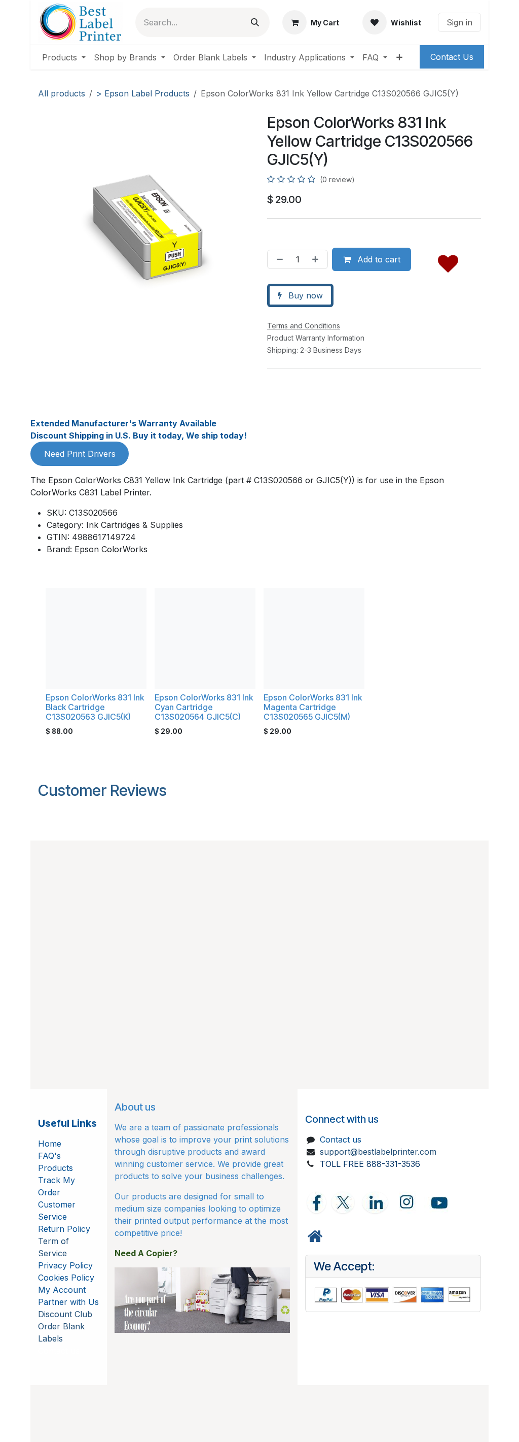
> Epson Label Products (143, 93)
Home (49, 1143)
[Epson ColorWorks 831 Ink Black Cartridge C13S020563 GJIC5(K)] (96, 638)
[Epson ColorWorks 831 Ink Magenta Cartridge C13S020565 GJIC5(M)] (314, 638)
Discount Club (65, 1314)
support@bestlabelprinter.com (378, 1152)
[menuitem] (64, 57)
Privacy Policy (65, 1265)
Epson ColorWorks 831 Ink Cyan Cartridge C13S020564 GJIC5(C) (204, 707)
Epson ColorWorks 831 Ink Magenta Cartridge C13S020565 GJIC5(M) (313, 707)
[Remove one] (278, 259)
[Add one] (317, 259)
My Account (62, 1290)
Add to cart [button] (377, 259)
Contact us (340, 1139)
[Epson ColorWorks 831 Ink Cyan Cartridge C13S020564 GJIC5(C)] (205, 638)
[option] (259, 664)
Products (55, 1168)
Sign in (459, 22)
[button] (448, 261)
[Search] (255, 22)
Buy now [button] (304, 295)
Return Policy (64, 1229)
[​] (314, 1236)
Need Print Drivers (80, 454)
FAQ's (49, 1156)
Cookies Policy (66, 1277)
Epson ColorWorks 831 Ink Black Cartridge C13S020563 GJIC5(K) (95, 707)
